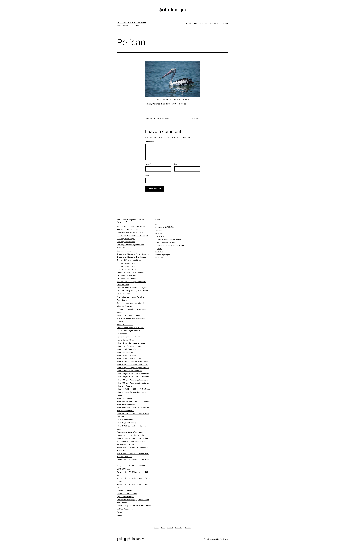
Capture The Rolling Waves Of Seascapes (132, 235)
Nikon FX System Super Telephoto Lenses (133, 368)
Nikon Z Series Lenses (125, 420)
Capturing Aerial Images (126, 239)
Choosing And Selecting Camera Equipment (133, 254)
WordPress (224, 539)
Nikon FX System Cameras (127, 355)
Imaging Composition (125, 324)
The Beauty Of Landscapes (127, 493)
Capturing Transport (124, 251)
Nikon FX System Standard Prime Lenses (132, 361)
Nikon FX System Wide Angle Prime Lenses (133, 380)
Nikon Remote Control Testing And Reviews (133, 401)
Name (148, 164)
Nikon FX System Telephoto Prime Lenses (133, 374)
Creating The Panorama (126, 266)
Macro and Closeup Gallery (167, 242)
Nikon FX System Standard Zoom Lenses (132, 364)
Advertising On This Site (164, 227)
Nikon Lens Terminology (126, 386)
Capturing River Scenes (126, 242)
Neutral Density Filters (125, 340)
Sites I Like (159, 258)
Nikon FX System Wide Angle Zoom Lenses (133, 383)
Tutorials (120, 512)
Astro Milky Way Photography (128, 229)
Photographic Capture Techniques (130, 432)
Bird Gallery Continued (161, 118)
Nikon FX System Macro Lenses (129, 358)
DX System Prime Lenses (126, 275)
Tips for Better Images (125, 497)
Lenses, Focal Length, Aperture (129, 331)
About (195, 23)
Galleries (224, 23)
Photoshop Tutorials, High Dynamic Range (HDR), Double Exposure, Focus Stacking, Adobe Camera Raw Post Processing (133, 438)
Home (188, 23)
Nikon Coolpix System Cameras (129, 349)
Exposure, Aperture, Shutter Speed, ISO (132, 288)
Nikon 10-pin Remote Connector (129, 346)
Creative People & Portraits (127, 269)
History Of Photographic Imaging (129, 315)
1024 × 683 (196, 118)
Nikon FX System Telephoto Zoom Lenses (133, 377)
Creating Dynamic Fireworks (127, 263)
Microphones (122, 334)
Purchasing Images (162, 255)
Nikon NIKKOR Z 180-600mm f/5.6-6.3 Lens (133, 389)
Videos (119, 515)
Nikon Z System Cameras (126, 423)
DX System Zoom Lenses (126, 278)
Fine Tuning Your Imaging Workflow (130, 297)
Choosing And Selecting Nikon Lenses (131, 257)
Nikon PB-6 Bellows (124, 398)
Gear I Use (214, 23)
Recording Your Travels (125, 444)
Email (177, 164)
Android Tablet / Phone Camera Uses (131, 226)
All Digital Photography (131, 22)
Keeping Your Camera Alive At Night (130, 328)
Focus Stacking (122, 300)
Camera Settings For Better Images (130, 232)
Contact (203, 23)
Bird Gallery (161, 236)
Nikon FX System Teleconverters (129, 371)
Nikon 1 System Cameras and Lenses (131, 343)
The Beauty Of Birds (124, 490)
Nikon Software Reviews (126, 404)
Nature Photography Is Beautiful (129, 337)
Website (148, 175)
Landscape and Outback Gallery (169, 239)
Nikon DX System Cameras (127, 352)
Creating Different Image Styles (129, 260)
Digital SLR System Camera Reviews (130, 272)
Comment (149, 142)
